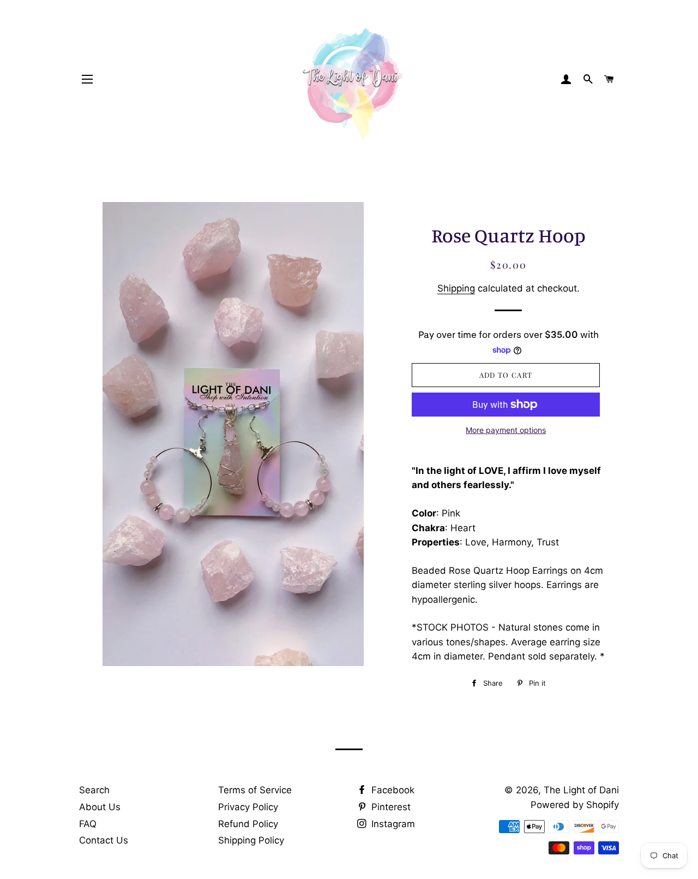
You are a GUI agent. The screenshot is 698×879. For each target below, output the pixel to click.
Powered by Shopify (575, 804)
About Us (100, 806)
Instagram (392, 823)
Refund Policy (248, 823)
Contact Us (103, 840)
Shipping (456, 288)
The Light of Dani (581, 790)
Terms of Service (255, 790)
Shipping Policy (251, 840)
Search (94, 790)
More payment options (506, 430)
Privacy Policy (248, 806)
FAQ (88, 823)
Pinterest (390, 806)
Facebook (391, 790)
